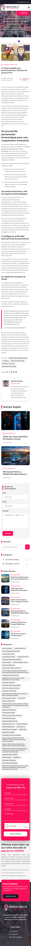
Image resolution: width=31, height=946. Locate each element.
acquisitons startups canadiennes (11, 659)
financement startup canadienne (11, 735)
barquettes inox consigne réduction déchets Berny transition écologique (14, 694)
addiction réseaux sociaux (20, 662)
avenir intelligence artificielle (11, 688)
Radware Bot (17, 757)
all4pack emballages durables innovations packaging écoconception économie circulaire (15, 671)
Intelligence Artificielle (7, 78)
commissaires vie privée (8, 712)
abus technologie (7, 648)
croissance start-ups (8, 724)
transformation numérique (9, 763)
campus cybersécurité (8, 701)
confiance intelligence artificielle (12, 715)
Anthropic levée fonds (8, 682)
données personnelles (8, 726)
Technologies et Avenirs (15, 27)
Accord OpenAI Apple (20, 648)
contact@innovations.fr (23, 2)
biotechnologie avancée (9, 698)
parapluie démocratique (17, 361)
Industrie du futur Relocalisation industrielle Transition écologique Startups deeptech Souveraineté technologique (15, 750)
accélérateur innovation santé (11, 651)
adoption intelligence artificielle (11, 668)
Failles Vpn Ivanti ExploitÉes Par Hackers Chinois (15, 438)
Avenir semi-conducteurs (9, 691)
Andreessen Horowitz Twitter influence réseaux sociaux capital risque (13, 678)
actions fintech (6, 662)
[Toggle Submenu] (27, 559)
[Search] (27, 546)
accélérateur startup (8, 654)
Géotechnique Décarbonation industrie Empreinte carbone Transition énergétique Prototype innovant (14, 739)
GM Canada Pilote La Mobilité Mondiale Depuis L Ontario (15, 473)
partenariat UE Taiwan (8, 363)
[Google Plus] (11, 372)
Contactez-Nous (10, 896)
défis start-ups (21, 726)
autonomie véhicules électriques (11, 685)
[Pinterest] (16, 372)
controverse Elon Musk (8, 718)
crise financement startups (10, 721)
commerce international (9, 710)
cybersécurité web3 (21, 724)
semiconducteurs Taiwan (9, 366)
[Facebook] (7, 372)
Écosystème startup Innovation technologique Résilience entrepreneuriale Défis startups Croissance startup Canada (15, 767)
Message (5, 511)
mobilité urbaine (6, 757)
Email (4, 502)
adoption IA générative (8, 665)
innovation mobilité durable (10, 754)
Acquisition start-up (23, 657)
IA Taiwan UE (5, 361)
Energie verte (23, 729)
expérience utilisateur (8, 732)
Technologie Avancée (6, 80)
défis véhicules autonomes (9, 729)
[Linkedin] (13, 372)
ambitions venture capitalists (10, 675)
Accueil (5, 27)
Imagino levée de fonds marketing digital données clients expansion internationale (14, 744)
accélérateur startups (8, 657)
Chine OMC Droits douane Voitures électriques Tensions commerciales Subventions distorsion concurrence (15, 705)
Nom (4, 493)
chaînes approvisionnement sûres (18, 358)
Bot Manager (21, 698)
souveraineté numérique (9, 760)
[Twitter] (9, 372)
